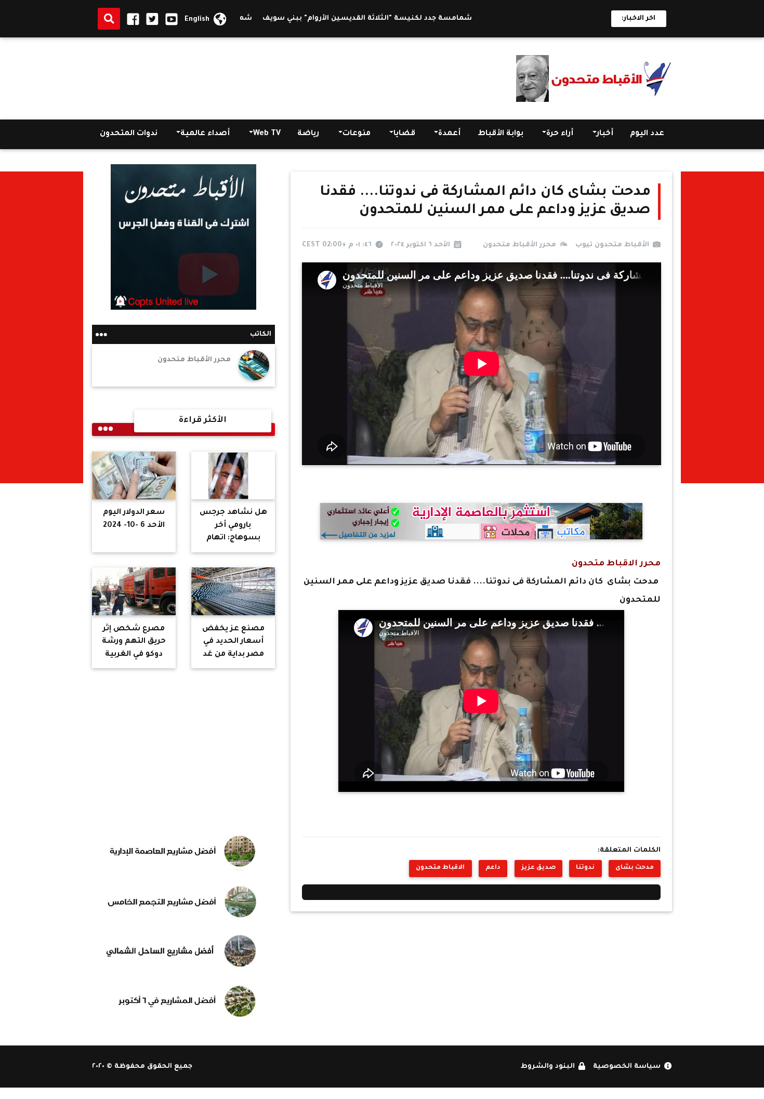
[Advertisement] (281, 75)
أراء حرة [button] (559, 134)
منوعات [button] (357, 134)
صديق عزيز (538, 867)
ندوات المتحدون (128, 134)
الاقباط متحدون (440, 867)
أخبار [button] (605, 134)
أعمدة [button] (449, 134)
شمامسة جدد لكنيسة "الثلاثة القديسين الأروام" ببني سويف (392, 18)
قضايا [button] (404, 134)
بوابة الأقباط (500, 134)
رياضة (308, 134)
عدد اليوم (647, 134)
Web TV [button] (267, 134)
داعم (492, 867)
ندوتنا (585, 867)
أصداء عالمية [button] (205, 134)
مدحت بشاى (634, 867)
